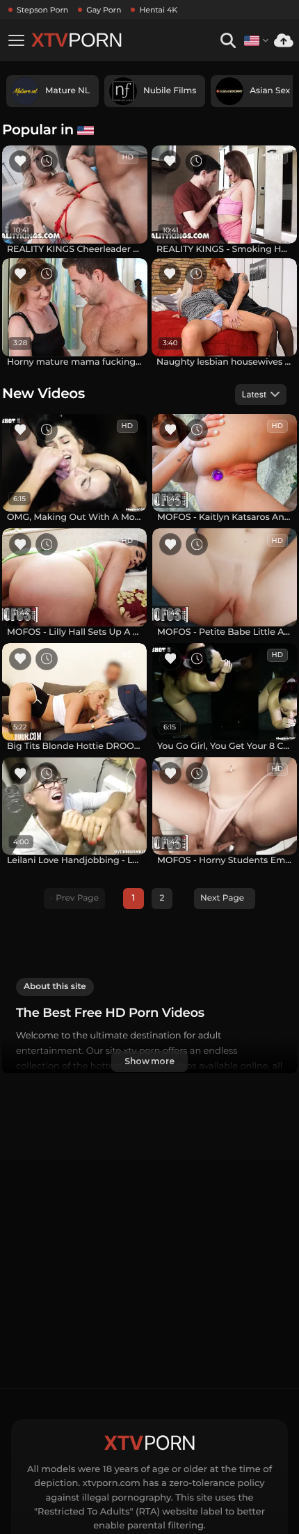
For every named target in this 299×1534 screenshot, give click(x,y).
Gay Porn (103, 10)
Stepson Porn (42, 10)
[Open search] (228, 41)
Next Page (222, 898)
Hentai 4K (158, 10)
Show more (149, 1061)
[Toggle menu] (16, 40)
